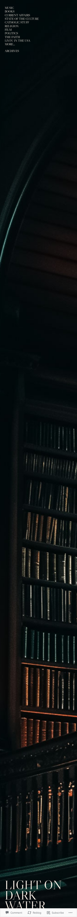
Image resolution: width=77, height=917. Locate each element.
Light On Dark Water (33, 895)
